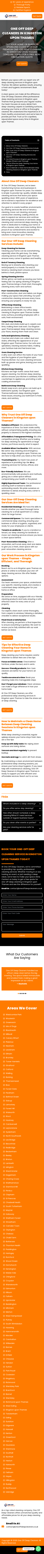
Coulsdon (10, 1374)
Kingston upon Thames (16, 1410)
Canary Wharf (12, 1038)
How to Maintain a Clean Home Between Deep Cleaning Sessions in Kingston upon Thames (22, 169)
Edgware (10, 1425)
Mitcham (10, 1308)
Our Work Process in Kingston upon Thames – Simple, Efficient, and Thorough (22, 160)
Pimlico (9, 1190)
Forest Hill (10, 1108)
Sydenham (11, 1132)
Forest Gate (11, 1089)
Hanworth (10, 1464)
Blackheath (11, 1030)
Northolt (9, 1456)
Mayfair (9, 1210)
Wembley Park (12, 1386)
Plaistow (9, 1042)
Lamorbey (10, 1104)
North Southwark (13, 1136)
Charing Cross (12, 1179)
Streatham (11, 1222)
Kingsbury (10, 1378)
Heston (9, 1460)
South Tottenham (14, 1206)
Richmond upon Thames (17, 1402)
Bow (8, 1085)
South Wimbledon (14, 1323)
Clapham (10, 1194)
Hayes (8, 1476)
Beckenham (11, 1151)
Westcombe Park (13, 1014)
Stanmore (10, 1449)
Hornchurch (11, 1265)
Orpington (10, 1230)
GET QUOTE (22, 64)
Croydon (10, 1280)
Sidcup (9, 1100)
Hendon (9, 1363)
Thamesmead (12, 1081)
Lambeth (10, 1163)
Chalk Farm (11, 1237)
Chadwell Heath (13, 1202)
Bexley (9, 1155)
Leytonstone (11, 1128)
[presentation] (21, 992)
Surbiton (10, 1421)
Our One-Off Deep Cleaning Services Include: (22, 148)
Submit (22, 935)
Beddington (11, 1304)
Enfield (9, 1355)
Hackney (10, 1120)
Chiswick (10, 1359)
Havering (10, 1327)
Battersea (10, 1241)
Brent (8, 1351)
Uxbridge (10, 1492)
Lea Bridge (10, 1140)
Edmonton (10, 1288)
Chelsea (9, 1233)
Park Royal (10, 1370)
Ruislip (9, 1484)
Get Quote (37, 16)
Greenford (10, 1437)
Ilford (8, 1116)
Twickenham (11, 1413)
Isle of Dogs (11, 1026)
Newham (10, 1046)
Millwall (9, 1034)
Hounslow (10, 1445)
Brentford (10, 1390)
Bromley (9, 1057)
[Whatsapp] (38, 1548)
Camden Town (12, 1226)
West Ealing (11, 1406)
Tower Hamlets (13, 1061)
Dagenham (11, 1175)
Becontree (10, 1143)
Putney (9, 1320)
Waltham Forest (13, 1218)
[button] (18, 993)
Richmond (10, 1382)
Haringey (10, 1253)
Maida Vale (11, 1273)
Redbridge (10, 1147)
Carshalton (11, 1339)
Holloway (10, 1214)
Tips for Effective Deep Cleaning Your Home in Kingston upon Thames (22, 164)
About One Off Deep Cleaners (17, 146)
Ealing (8, 1417)
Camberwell (11, 1124)
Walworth (10, 1112)
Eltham (9, 1053)
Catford (9, 1069)
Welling (9, 1073)
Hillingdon (10, 1480)
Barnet (9, 1394)
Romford (10, 1257)
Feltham (9, 1472)
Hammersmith (12, 1331)
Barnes (9, 1347)
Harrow (9, 1441)
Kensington (11, 1269)
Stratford (10, 1065)
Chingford (10, 1276)
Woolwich (10, 1018)
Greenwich (11, 1022)
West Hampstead (14, 1316)
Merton (9, 1312)
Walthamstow (12, 1183)
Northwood (11, 1488)
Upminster (10, 1300)
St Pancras (11, 1198)
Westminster (11, 1171)
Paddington (11, 1249)
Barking (9, 1077)
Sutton (9, 1366)
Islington (10, 1167)
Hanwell (9, 1429)
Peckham (10, 1093)
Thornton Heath (13, 1245)
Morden (9, 1335)
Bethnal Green (12, 1096)
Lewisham (10, 1050)
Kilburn (9, 1292)
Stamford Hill (12, 1186)
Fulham (9, 1296)
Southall (9, 1453)
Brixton (9, 1159)
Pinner (8, 1468)
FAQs (8, 172)
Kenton (9, 1433)
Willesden (10, 1343)
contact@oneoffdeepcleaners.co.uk (26, 888)
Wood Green (11, 1261)
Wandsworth (12, 1284)
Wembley (10, 1398)
